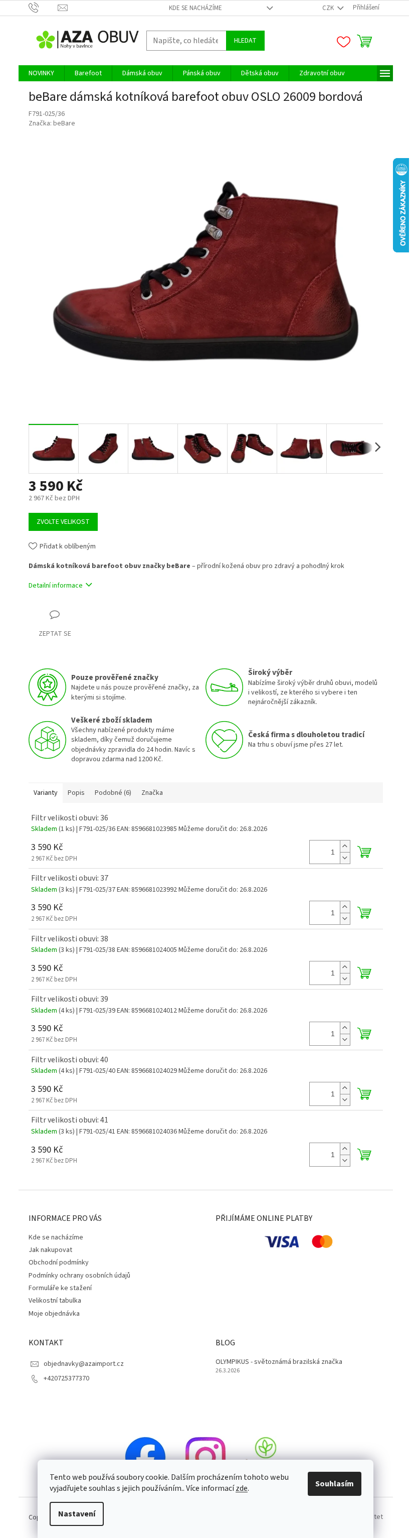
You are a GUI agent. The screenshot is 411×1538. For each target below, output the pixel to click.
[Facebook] (145, 1457)
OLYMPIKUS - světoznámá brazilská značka (279, 1362)
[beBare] (266, 1457)
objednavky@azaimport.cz (84, 1364)
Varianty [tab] (46, 793)
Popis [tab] (76, 793)
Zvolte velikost (63, 522)
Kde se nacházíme (195, 8)
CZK (328, 8)
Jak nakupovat (50, 1250)
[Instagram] (205, 1457)
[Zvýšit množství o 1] (345, 846)
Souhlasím (334, 1483)
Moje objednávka (54, 1314)
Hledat (245, 41)
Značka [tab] (152, 793)
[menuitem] (41, 73)
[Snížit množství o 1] (345, 858)
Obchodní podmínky (59, 1262)
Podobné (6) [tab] (113, 793)
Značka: (52, 123)
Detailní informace (56, 586)
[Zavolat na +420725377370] (43, 7)
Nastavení (76, 1513)
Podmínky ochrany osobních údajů (79, 1276)
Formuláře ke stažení (60, 1288)
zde (242, 1488)
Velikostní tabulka (55, 1301)
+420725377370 (66, 1378)
